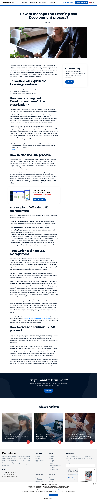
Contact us (52, 480)
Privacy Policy (76, 474)
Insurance (52, 460)
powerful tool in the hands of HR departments (37, 318)
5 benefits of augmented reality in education (16, 438)
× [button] (95, 483)
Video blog (39, 480)
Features (38, 458)
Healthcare (52, 467)
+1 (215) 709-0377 (11, 472)
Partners (51, 481)
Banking (51, 458)
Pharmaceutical (53, 469)
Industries (33, 2)
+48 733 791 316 (10, 474)
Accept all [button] (53, 495)
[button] (48, 498)
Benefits (38, 456)
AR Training (39, 462)
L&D (53, 22)
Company (51, 2)
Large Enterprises (53, 456)
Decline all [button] (44, 495)
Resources (42, 2)
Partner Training (40, 460)
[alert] (48, 491)
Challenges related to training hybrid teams (47, 438)
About (50, 478)
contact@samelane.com (11, 476)
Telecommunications (55, 465)
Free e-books (39, 481)
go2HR (14, 149)
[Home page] (7, 2)
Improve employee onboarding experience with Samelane (79, 438)
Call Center (52, 471)
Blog (37, 478)
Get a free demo (39, 199)
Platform (24, 2)
